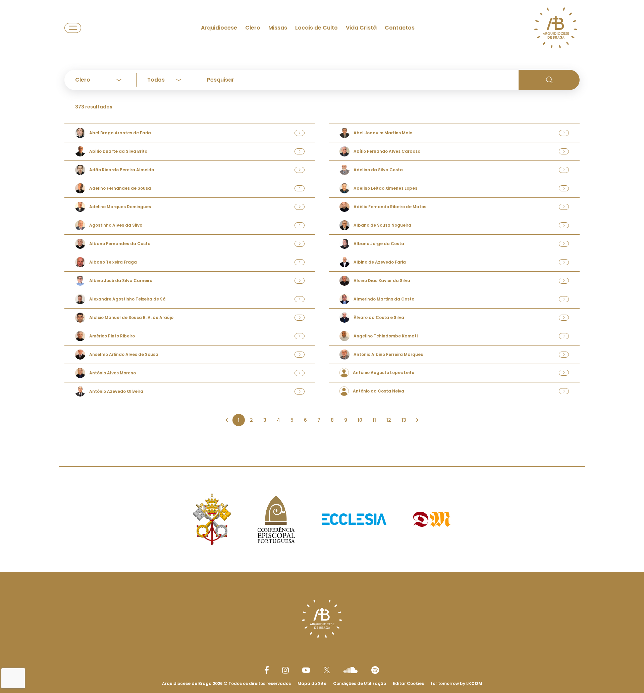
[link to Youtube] (306, 670)
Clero (252, 28)
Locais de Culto (316, 28)
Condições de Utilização (359, 683)
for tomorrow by (456, 683)
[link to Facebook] (267, 670)
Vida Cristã (361, 28)
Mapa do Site (312, 683)
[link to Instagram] (285, 670)
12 (388, 420)
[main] (322, 220)
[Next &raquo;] (417, 420)
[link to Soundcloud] (350, 670)
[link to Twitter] (326, 670)
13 (403, 420)
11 (374, 420)
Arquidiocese (219, 28)
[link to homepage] (555, 27)
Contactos (400, 28)
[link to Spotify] (375, 670)
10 (360, 420)
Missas (277, 28)
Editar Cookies (408, 683)
